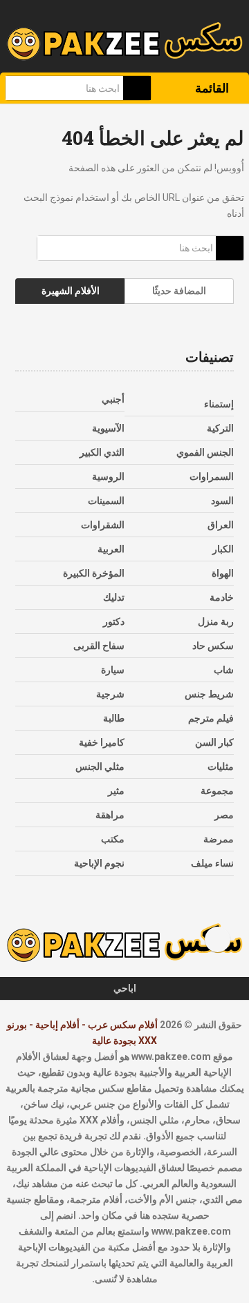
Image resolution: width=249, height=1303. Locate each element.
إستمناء (219, 403)
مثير (116, 790)
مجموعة (217, 790)
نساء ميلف (212, 863)
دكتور (113, 621)
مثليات (221, 766)
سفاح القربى (98, 645)
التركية (220, 428)
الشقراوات (102, 524)
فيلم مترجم (211, 718)
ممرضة (218, 838)
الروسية (108, 476)
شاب (224, 669)
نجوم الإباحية (99, 863)
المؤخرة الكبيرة (93, 573)
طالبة (113, 718)
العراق (221, 524)
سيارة (112, 669)
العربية (111, 548)
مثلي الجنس (99, 766)
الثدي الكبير (102, 452)
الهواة (223, 573)
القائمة (212, 88)
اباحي (124, 988)
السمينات (106, 500)
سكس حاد (213, 645)
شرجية (110, 693)
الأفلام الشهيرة (71, 290)
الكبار (223, 548)
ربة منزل (216, 621)
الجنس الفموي (205, 452)
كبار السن (214, 742)
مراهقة (109, 814)
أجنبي (113, 399)
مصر (224, 814)
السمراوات (212, 476)
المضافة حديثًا (179, 290)
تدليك (113, 597)
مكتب (112, 838)
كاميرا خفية (101, 742)
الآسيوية (108, 428)
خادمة (222, 597)
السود (222, 500)
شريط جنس (209, 693)
